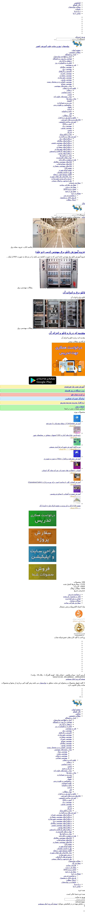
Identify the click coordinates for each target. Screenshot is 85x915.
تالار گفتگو (77, 5)
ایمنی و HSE (67, 124)
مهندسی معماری (65, 75)
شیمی (69, 94)
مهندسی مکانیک (66, 67)
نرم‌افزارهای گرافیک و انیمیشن (60, 151)
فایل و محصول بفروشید (72, 596)
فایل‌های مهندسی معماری (62, 166)
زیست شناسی (66, 92)
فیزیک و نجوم (67, 768)
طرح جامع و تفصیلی (64, 172)
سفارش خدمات (75, 183)
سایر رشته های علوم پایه (63, 96)
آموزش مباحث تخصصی (67, 122)
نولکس (78, 714)
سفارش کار (76, 863)
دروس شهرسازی (65, 855)
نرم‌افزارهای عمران (64, 145)
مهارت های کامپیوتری (64, 832)
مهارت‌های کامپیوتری (64, 158)
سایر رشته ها (71, 99)
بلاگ (83, 204)
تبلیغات (78, 9)
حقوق (70, 107)
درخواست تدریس (70, 195)
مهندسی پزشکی (61, 756)
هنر (70, 113)
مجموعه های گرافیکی (64, 857)
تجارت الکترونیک (66, 134)
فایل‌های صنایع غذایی (64, 164)
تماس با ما (77, 13)
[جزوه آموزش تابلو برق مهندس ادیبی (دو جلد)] (58, 247)
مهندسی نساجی (61, 758)
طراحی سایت (71, 865)
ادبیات (69, 109)
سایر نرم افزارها (66, 155)
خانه (83, 217)
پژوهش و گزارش (65, 61)
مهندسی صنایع (66, 84)
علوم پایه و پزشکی (69, 88)
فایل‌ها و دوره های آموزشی (71, 120)
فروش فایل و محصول (68, 198)
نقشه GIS (68, 168)
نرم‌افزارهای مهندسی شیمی (61, 143)
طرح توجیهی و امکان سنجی (61, 181)
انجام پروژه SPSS (70, 189)
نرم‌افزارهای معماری (64, 147)
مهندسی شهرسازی (65, 78)
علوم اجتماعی (66, 783)
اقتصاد (69, 101)
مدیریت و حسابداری (64, 103)
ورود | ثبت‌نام (80, 37)
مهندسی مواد (62, 752)
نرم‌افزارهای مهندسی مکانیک (61, 823)
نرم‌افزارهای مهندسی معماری (61, 817)
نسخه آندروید (80, 679)
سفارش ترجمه (70, 191)
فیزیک (69, 132)
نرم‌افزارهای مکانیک (64, 141)
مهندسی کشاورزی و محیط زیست (59, 82)
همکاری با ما (76, 193)
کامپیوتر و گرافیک (65, 71)
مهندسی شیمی (66, 80)
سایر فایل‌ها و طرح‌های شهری (61, 176)
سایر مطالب (67, 115)
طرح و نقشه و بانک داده (67, 160)
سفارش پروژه (71, 187)
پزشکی (69, 90)
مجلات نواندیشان (74, 7)
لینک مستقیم (70, 679)
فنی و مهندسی (70, 65)
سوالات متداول (75, 601)
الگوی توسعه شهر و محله (62, 174)
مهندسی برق (67, 69)
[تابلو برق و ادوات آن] (58, 288)
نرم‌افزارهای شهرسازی (63, 149)
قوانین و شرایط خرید (73, 599)
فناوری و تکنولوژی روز (63, 63)
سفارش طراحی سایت (68, 185)
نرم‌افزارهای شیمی (65, 153)
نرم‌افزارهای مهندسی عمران (61, 815)
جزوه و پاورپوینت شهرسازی (61, 179)
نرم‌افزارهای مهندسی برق (62, 821)
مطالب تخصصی (75, 52)
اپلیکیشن (77, 3)
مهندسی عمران (66, 73)
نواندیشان (42, 683)
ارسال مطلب (71, 200)
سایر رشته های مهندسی (63, 86)
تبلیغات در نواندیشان (68, 882)
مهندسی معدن (62, 754)
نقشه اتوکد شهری (65, 170)
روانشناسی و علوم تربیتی (62, 105)
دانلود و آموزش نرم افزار (67, 118)
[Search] (55, 39)
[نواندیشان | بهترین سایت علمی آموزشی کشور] (77, 211)
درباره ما (77, 11)
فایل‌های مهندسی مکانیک (63, 162)
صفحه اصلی (76, 50)
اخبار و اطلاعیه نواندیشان (62, 56)
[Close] (84, 904)
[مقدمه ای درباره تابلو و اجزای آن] (58, 328)
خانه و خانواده (67, 111)
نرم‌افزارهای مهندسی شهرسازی (60, 819)
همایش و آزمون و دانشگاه (62, 59)
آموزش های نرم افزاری (67, 136)
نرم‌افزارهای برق (65, 139)
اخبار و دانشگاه (70, 54)
